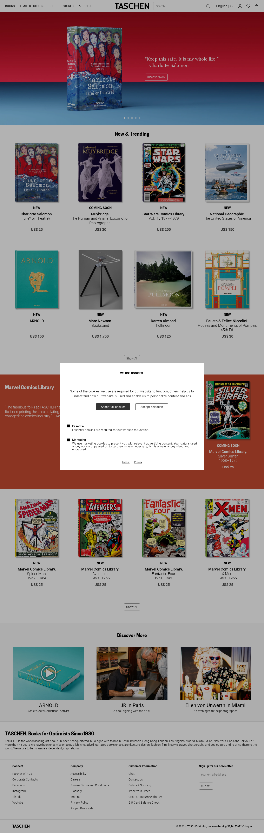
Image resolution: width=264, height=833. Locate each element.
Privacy (138, 462)
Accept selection (151, 406)
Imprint (126, 462)
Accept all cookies (113, 406)
